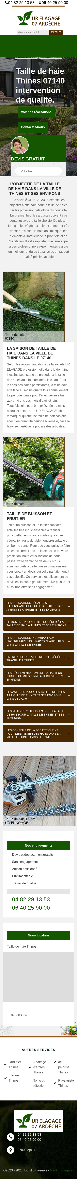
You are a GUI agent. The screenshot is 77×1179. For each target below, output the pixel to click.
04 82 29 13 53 (21, 2)
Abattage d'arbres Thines (39, 1067)
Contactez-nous (33, 127)
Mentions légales (62, 1170)
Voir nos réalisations (36, 112)
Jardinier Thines (15, 1064)
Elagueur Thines (15, 1078)
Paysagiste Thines (65, 1083)
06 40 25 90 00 (55, 2)
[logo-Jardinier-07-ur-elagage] (38, 18)
